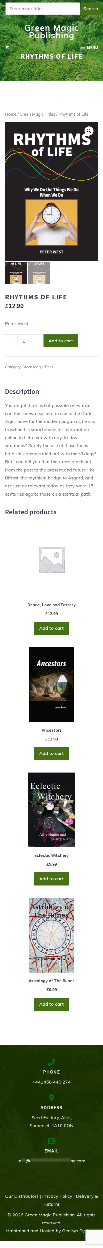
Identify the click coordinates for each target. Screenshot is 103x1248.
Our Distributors (21, 1196)
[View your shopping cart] (7, 47)
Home (10, 114)
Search (90, 8)
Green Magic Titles (37, 114)
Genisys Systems (79, 1231)
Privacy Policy (57, 1196)
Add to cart (60, 341)
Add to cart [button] (51, 628)
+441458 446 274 (51, 1082)
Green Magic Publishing (51, 31)
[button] (89, 130)
